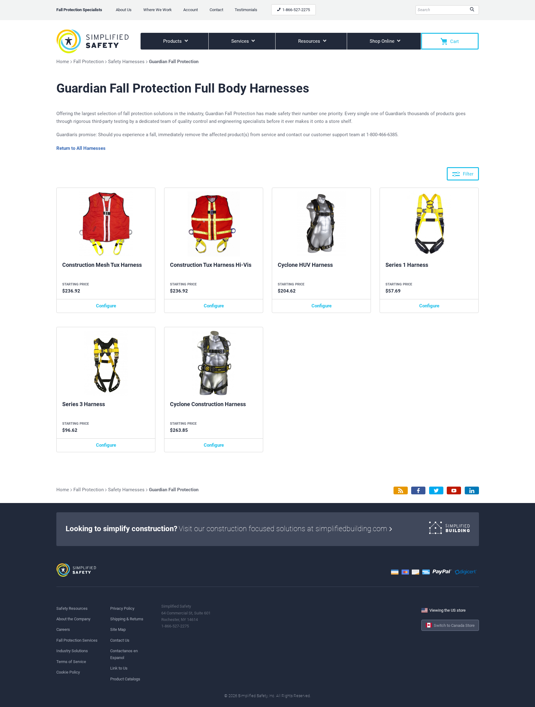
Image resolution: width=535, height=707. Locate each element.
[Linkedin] (472, 490)
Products (173, 41)
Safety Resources (72, 608)
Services (240, 41)
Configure (106, 306)
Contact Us (119, 640)
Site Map (118, 629)
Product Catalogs (125, 679)
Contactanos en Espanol (124, 654)
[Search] (472, 10)
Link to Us (119, 668)
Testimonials (246, 9)
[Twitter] (436, 490)
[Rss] (401, 490)
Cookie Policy (68, 672)
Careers (63, 629)
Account (190, 9)
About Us (124, 9)
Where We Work (157, 9)
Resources (309, 41)
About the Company (73, 619)
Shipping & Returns (126, 619)
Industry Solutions (72, 650)
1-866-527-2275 (295, 9)
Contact (216, 9)
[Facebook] (418, 490)
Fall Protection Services (77, 640)
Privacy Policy (122, 608)
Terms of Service (71, 661)
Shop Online (383, 41)
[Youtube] (454, 490)
